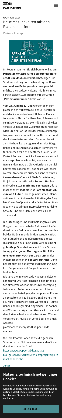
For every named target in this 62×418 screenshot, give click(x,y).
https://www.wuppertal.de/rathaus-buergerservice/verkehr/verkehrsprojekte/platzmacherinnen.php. (30, 355)
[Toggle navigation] (56, 5)
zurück (6, 365)
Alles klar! (31, 409)
